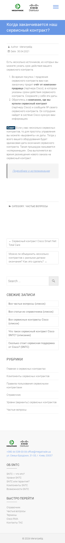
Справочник (14, 394)
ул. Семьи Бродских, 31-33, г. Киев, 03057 (30, 455)
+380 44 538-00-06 (17, 451)
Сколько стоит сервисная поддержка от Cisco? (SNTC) (31, 345)
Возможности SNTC (18, 489)
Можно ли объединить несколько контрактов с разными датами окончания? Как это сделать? (29, 257)
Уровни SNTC (14, 477)
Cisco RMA (12, 518)
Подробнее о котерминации (31, 171)
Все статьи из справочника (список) (30, 311)
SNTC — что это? (16, 473)
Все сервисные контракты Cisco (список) (28, 321)
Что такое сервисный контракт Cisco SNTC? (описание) (31, 333)
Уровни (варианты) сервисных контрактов (32, 402)
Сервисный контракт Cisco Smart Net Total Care (32, 243)
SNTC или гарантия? (18, 481)
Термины (12, 515)
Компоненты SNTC (17, 485)
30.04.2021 (23, 51)
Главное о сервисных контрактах (26, 368)
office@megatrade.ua (39, 451)
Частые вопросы (36, 206)
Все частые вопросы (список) (26, 303)
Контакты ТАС (15, 522)
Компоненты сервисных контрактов (28, 376)
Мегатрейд (25, 46)
